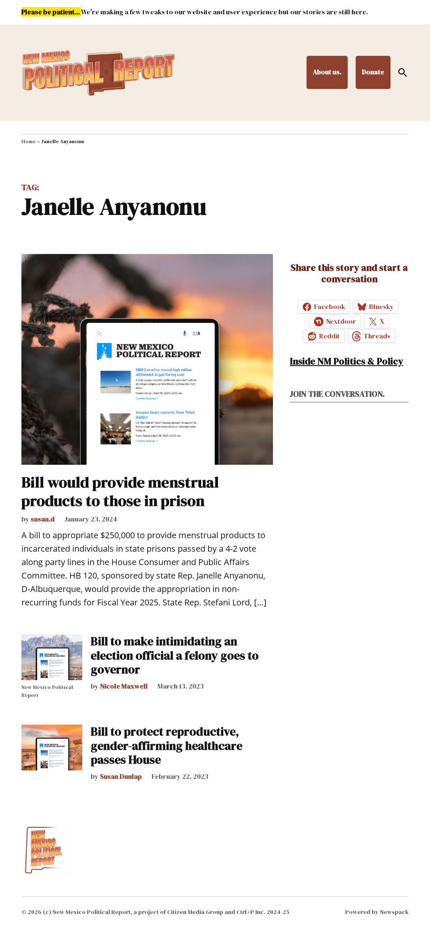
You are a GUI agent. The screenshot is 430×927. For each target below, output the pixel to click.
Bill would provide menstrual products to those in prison (120, 491)
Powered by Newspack (377, 912)
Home (28, 141)
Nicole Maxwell (124, 686)
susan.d (43, 519)
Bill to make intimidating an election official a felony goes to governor (175, 655)
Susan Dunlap (121, 776)
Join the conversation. (337, 393)
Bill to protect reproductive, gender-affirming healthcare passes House (166, 745)
